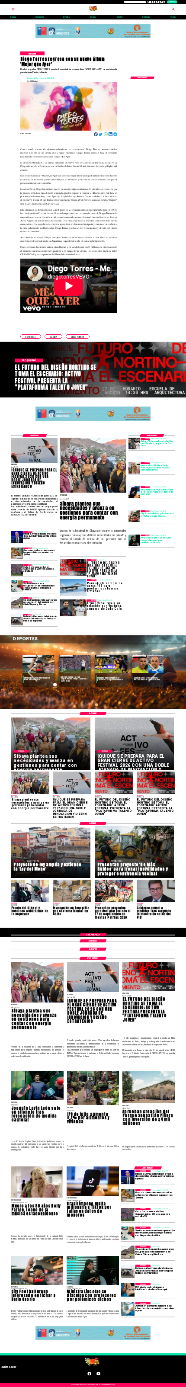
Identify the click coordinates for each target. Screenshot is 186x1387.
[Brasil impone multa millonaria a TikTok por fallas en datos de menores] (134, 492)
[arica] (17, 619)
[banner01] (93, 38)
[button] (30, 336)
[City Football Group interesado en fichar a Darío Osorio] (134, 516)
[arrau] (17, 537)
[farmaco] (128, 1290)
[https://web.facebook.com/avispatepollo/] (89, 1375)
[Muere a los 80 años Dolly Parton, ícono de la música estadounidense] (134, 468)
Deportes (30, 656)
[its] (128, 1309)
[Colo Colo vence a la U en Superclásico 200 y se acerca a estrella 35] (17, 570)
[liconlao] (134, 540)
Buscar (172, 2)
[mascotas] (17, 553)
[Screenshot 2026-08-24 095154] (17, 603)
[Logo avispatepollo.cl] (93, 11)
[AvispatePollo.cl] (13, 11)
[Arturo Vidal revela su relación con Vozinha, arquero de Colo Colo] (134, 443)
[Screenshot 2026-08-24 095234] (17, 587)
